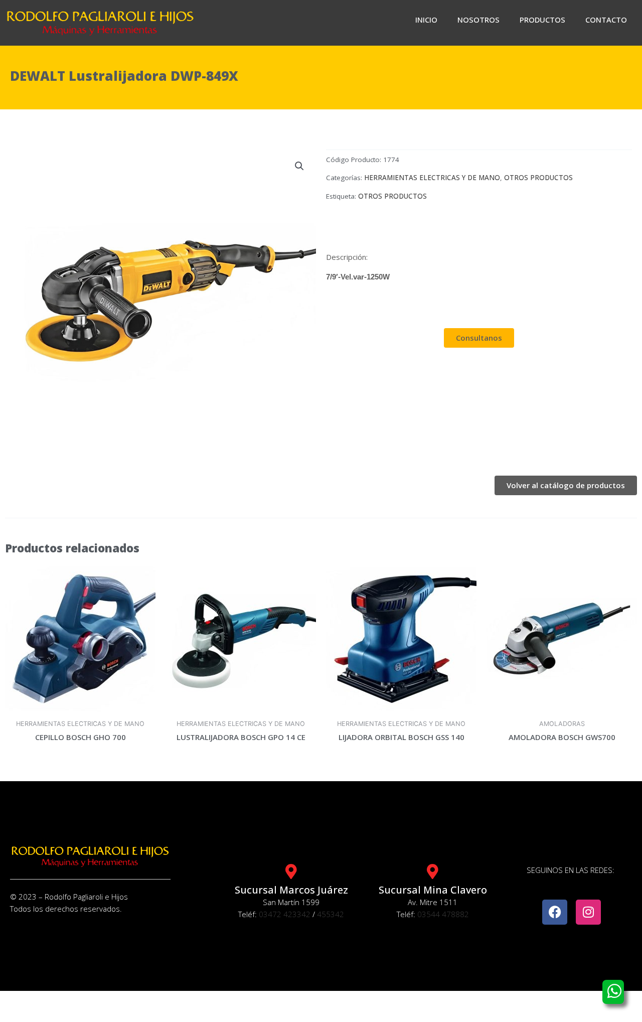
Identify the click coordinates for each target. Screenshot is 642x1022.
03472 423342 (284, 914)
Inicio (426, 20)
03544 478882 (443, 914)
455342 (330, 914)
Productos (542, 20)
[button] (299, 166)
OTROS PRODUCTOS (538, 177)
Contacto (606, 20)
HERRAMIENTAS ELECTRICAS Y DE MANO (432, 177)
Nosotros (478, 20)
